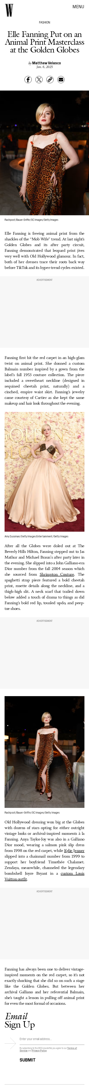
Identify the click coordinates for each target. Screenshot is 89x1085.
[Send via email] (61, 79)
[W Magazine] (9, 10)
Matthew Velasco (46, 62)
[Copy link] (50, 79)
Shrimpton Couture (57, 574)
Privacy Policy (39, 1050)
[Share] (28, 79)
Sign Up (20, 1020)
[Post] (39, 79)
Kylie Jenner (74, 850)
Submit (28, 1059)
